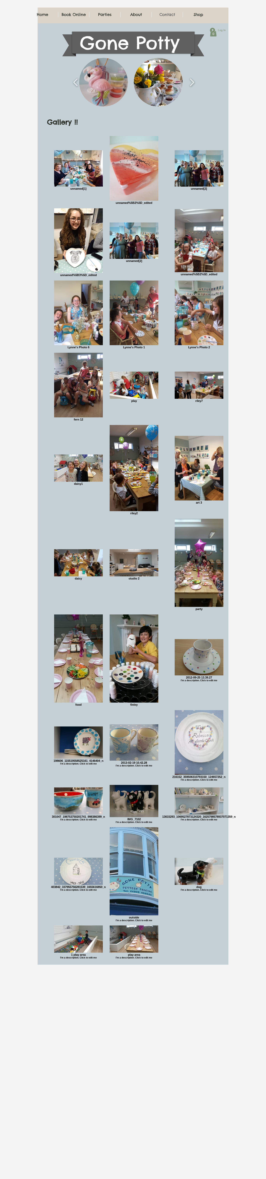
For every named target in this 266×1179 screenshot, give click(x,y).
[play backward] (75, 82)
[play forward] (192, 82)
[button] (103, 82)
